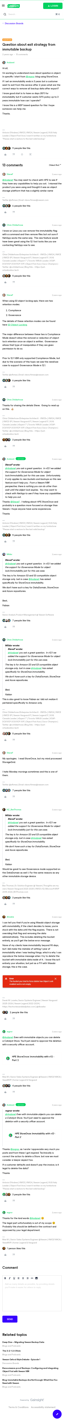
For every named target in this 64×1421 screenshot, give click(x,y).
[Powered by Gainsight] (32, 1401)
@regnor (30, 77)
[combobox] (32, 14)
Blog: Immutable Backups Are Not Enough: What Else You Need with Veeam (29, 1381)
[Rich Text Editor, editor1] (32, 1296)
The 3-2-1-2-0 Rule (11, 1351)
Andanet (10, 62)
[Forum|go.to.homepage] (13, 6)
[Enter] (4, 14)
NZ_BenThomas (14, 809)
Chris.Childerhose (15, 225)
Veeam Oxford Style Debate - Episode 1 (21, 1359)
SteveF (10, 174)
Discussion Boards (14, 23)
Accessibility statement (43, 1407)
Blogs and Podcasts (11, 1346)
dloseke (10, 916)
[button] (3, 6)
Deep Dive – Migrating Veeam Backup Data (23, 1342)
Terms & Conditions (18, 1407)
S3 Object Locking (17, 325)
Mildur (9, 554)
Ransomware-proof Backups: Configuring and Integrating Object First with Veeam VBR (30, 1369)
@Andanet (7, 180)
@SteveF (15, 502)
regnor (10, 1031)
